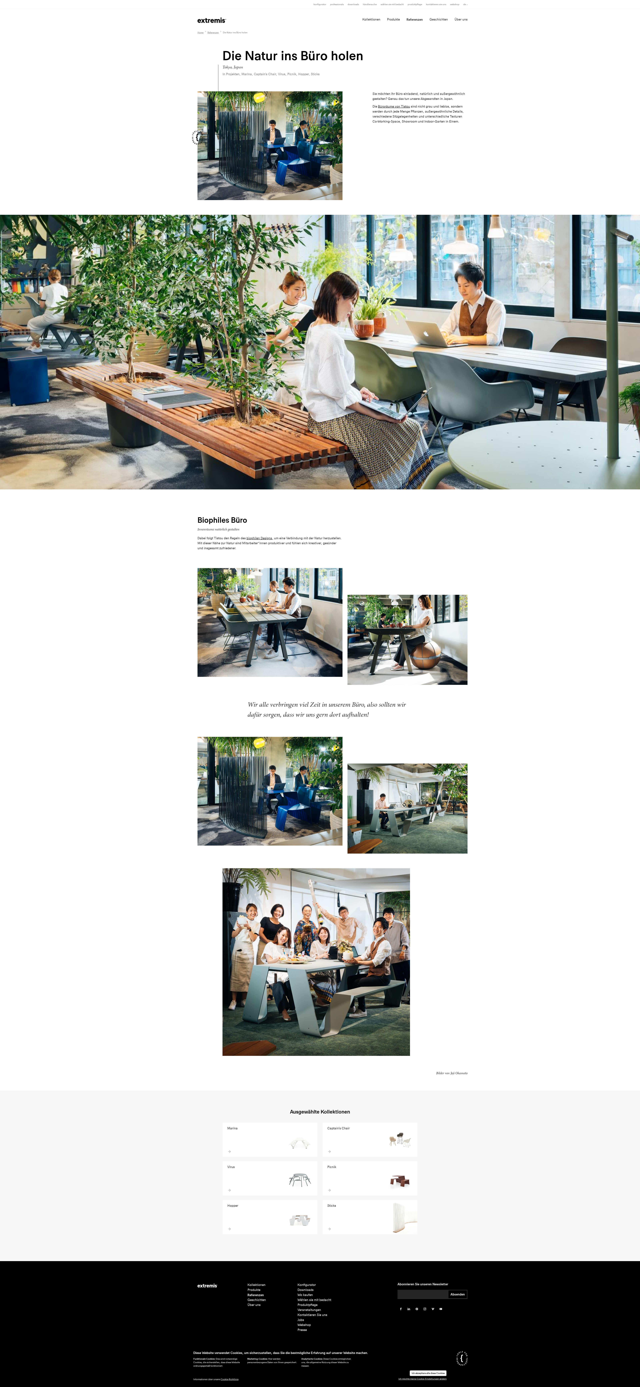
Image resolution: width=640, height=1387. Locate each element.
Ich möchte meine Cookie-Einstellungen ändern (422, 1378)
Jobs (301, 1320)
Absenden (457, 1294)
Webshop (454, 4)
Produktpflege (415, 4)
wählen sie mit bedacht (392, 4)
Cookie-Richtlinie (229, 1379)
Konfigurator (320, 4)
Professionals (337, 4)
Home (201, 32)
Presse (302, 1330)
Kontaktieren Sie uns (436, 4)
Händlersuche (370, 4)
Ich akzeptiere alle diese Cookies (428, 1373)
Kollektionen (371, 19)
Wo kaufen (305, 1295)
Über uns (461, 19)
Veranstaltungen (309, 1310)
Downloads (353, 4)
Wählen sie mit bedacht (314, 1300)
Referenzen (414, 20)
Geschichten (439, 19)
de (464, 4)
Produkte (393, 19)
